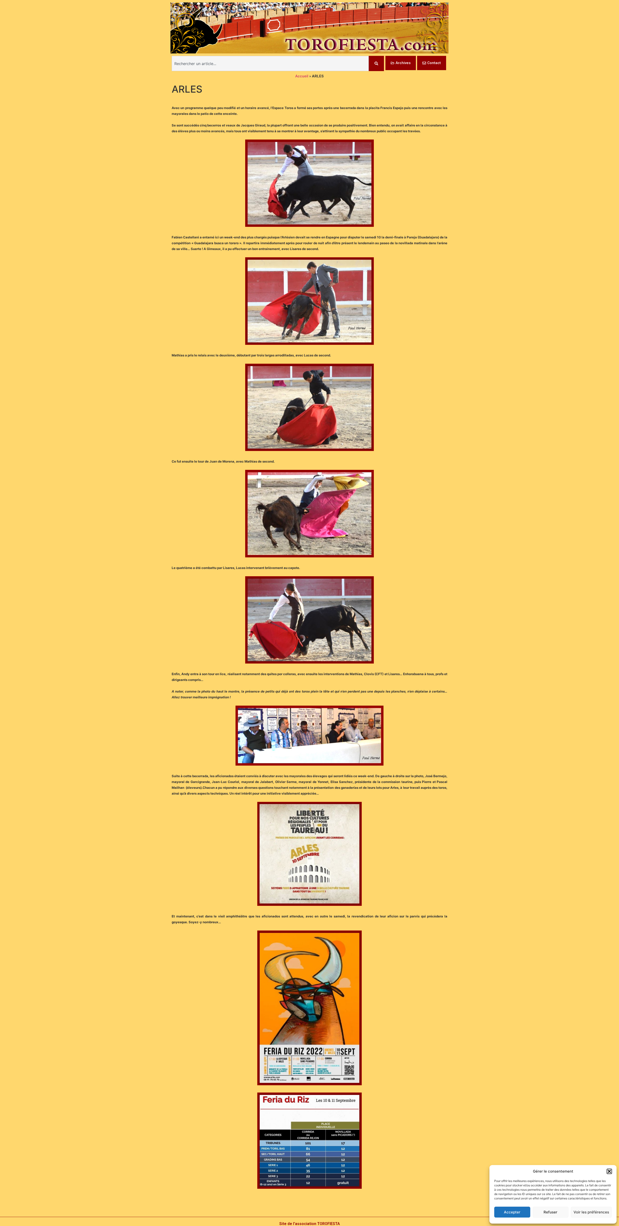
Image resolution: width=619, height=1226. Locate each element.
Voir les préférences (591, 1212)
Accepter (512, 1212)
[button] (609, 1171)
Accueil (301, 76)
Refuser (550, 1212)
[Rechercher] (376, 63)
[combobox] (270, 63)
